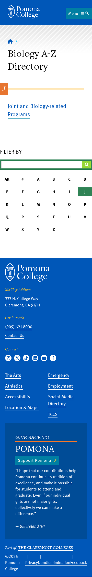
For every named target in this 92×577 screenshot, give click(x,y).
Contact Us (14, 335)
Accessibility (17, 396)
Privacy (31, 562)
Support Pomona (34, 460)
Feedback (78, 562)
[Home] (24, 11)
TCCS (52, 414)
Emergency (58, 374)
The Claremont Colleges (45, 547)
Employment (60, 385)
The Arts (13, 374)
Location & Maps (22, 407)
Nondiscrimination (54, 562)
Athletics (14, 385)
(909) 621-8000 (18, 327)
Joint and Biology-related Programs (37, 110)
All (7, 179)
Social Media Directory (61, 400)
